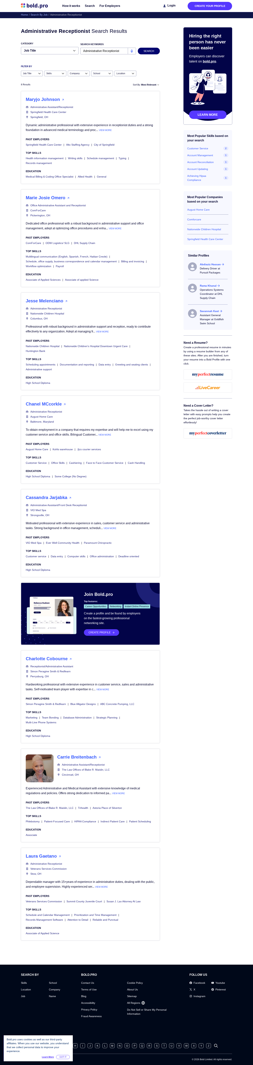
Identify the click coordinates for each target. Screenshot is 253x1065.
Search (90, 5)
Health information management (45, 158)
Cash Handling (136, 462)
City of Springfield (104, 144)
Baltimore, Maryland (42, 421)
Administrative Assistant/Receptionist (51, 107)
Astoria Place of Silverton (107, 807)
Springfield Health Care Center (48, 112)
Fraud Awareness (91, 1016)
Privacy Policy (89, 1009)
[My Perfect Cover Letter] (208, 433)
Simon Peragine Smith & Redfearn (50, 671)
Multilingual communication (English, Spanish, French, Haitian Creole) (66, 256)
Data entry (105, 364)
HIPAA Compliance (85, 821)
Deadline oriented (128, 556)
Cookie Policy (135, 982)
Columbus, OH (39, 318)
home (24, 14)
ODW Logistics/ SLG (57, 243)
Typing (122, 158)
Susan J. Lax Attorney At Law (123, 901)
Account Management (200, 155)
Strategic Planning (106, 717)
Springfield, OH (39, 117)
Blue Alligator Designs (83, 704)
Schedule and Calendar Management (48, 914)
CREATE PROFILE (100, 632)
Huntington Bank (35, 350)
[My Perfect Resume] (208, 374)
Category (27, 43)
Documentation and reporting (77, 364)
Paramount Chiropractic (98, 542)
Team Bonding (50, 717)
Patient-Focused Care (57, 821)
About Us (132, 989)
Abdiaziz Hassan (210, 264)
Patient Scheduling (140, 821)
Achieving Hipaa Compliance (196, 177)
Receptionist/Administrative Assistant (51, 666)
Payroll (60, 266)
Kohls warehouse (63, 449)
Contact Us (87, 982)
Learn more (208, 114)
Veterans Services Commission (48, 868)
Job (23, 996)
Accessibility (88, 1002)
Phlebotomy (33, 821)
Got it (62, 1057)
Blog (83, 996)
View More (105, 130)
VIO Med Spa (38, 510)
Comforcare (194, 219)
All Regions (133, 1002)
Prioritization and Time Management (95, 914)
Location (26, 989)
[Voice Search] (132, 51)
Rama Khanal (208, 285)
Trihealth (83, 807)
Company (54, 989)
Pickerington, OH (40, 215)
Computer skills (76, 556)
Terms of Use (89, 989)
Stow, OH (35, 873)
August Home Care (41, 416)
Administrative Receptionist (46, 308)
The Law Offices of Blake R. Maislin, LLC (86, 769)
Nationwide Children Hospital (47, 313)
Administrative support (39, 369)
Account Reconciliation (200, 162)
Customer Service (36, 462)
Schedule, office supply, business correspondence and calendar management (71, 261)
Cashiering (75, 462)
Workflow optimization (38, 266)
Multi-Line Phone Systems (41, 722)
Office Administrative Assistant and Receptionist (58, 205)
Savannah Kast (209, 311)
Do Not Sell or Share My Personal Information (147, 1011)
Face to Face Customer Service (104, 462)
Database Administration (77, 717)
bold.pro (209, 61)
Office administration (102, 556)
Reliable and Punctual (105, 919)
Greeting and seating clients (131, 364)
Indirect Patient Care (113, 821)
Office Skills (58, 462)
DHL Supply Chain (84, 243)
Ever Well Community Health (62, 542)
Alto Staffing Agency (77, 144)
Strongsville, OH (39, 515)
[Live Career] (208, 387)
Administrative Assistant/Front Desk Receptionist (58, 505)
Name (52, 996)
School (53, 982)
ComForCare (38, 210)
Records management (39, 163)
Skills (24, 982)
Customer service (36, 556)
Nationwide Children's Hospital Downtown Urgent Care (96, 346)
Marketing (31, 717)
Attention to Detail (77, 919)
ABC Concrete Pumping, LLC (117, 704)
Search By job (39, 14)
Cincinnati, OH (70, 774)
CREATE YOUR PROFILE (210, 5)
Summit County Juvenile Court (84, 901)
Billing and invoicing (132, 261)
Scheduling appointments (40, 364)
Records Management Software (44, 919)
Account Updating (197, 169)
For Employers (109, 5)
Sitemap (132, 996)
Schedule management (100, 158)
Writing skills (75, 158)
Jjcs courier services (89, 449)
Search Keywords (92, 44)
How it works (71, 5)
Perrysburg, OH (39, 676)
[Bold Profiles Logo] (34, 6)
